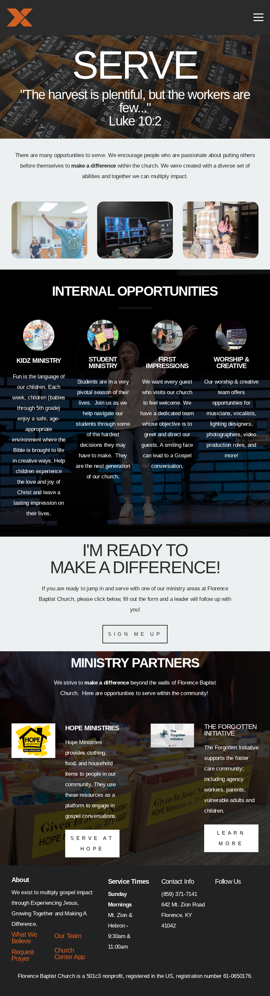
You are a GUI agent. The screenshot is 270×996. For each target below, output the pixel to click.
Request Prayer (23, 955)
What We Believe (24, 938)
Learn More (231, 838)
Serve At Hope (92, 843)
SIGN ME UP (135, 634)
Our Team (68, 935)
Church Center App (69, 953)
